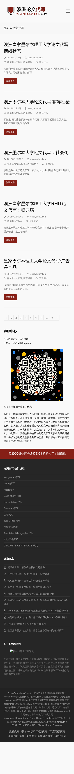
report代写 (9, 489)
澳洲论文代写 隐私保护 (40, 735)
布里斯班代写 (16, 735)
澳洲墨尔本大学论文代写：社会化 (36, 152)
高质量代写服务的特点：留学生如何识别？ (30, 587)
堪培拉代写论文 (14, 164)
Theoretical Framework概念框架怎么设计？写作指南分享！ (38, 610)
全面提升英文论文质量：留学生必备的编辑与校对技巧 (36, 630)
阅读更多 (10, 81)
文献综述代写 (11, 539)
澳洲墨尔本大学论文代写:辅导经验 (37, 101)
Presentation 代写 (13, 502)
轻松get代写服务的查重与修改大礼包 (27, 623)
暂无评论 (43, 62)
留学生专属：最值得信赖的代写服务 (26, 567)
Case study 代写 (12, 496)
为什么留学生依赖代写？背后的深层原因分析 (31, 593)
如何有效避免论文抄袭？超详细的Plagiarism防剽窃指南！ (38, 617)
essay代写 (9, 483)
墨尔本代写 (28, 731)
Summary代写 (11, 508)
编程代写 (8, 514)
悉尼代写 (14, 731)
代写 (13, 674)
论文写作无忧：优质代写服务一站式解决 (29, 574)
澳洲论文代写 (60, 721)
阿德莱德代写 (57, 731)
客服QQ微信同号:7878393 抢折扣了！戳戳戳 (37, 453)
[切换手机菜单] (68, 11)
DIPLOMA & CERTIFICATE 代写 (21, 545)
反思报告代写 (11, 527)
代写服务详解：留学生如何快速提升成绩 (29, 580)
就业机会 (60, 735)
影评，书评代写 (12, 520)
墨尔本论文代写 (14, 62)
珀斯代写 (41, 731)
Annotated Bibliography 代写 (18, 533)
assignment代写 (12, 477)
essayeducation (35, 57)
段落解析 (27, 62)
